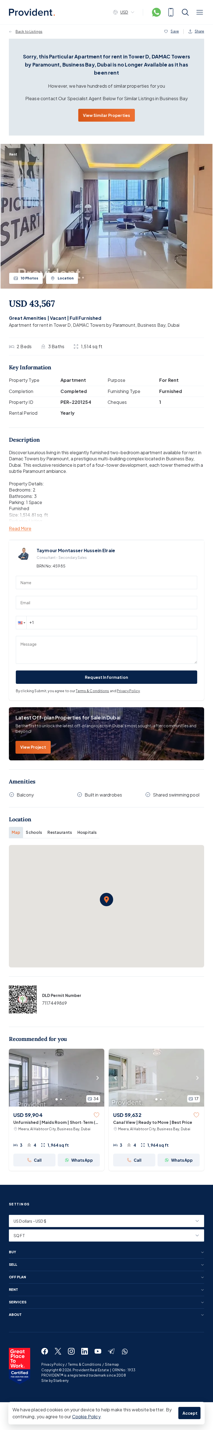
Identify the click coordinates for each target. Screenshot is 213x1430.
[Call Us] (170, 12)
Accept (190, 1413)
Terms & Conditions (92, 691)
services (17, 1302)
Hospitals (87, 832)
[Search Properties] (185, 12)
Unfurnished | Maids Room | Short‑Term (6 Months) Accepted (55, 1122)
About (15, 1314)
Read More (20, 528)
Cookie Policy (86, 1416)
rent (13, 1289)
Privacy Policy (128, 691)
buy (12, 1252)
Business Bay (151, 325)
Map (16, 832)
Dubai (174, 325)
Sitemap (112, 1364)
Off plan (17, 1277)
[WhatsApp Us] (156, 12)
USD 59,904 (28, 1115)
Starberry (61, 1381)
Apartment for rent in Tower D (40, 325)
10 (29, 278)
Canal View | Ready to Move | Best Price (152, 1122)
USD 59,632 (127, 1115)
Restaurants (59, 832)
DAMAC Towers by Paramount (104, 325)
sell (13, 1264)
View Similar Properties (106, 115)
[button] (21, 622)
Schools (34, 832)
